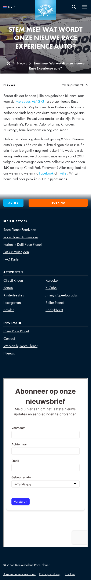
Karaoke (52, 280)
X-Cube (51, 287)
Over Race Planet (16, 331)
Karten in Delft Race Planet (22, 244)
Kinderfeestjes (13, 295)
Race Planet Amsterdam (20, 237)
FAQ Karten (11, 259)
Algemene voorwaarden (19, 574)
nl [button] (10, 6)
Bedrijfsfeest (54, 309)
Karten (8, 287)
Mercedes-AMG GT (30, 101)
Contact (9, 338)
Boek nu (58, 203)
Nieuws (22, 63)
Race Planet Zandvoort (19, 229)
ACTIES (13, 203)
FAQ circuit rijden (16, 251)
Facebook (46, 173)
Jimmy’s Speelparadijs (61, 295)
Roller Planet (55, 302)
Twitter (62, 173)
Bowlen (8, 309)
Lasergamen (12, 302)
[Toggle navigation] (84, 7)
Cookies (70, 574)
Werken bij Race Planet (20, 345)
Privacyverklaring (50, 574)
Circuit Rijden (13, 280)
